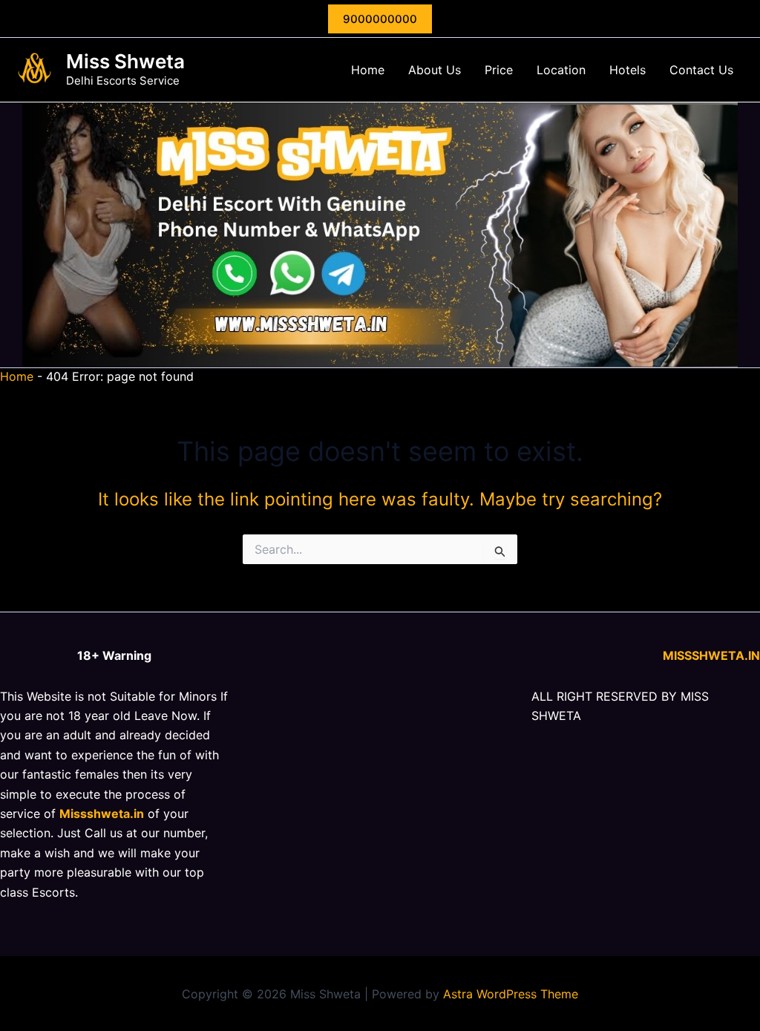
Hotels (627, 69)
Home (367, 69)
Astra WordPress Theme (510, 993)
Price (499, 69)
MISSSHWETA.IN (711, 655)
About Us (434, 69)
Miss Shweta (125, 61)
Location (561, 69)
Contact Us (701, 69)
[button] (380, 18)
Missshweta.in (101, 813)
